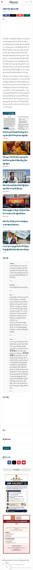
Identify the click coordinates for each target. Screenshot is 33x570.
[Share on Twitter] (13, 15)
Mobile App (6, 128)
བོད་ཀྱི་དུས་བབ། (5, 11)
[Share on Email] (20, 15)
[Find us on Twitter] (14, 463)
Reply (11, 280)
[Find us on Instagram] (19, 463)
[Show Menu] (2, 2)
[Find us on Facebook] (9, 463)
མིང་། (4, 430)
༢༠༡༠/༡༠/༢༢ (12, 11)
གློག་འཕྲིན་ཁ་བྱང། (7, 439)
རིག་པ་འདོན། (6, 397)
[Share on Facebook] (6, 15)
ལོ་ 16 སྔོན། (16, 263)
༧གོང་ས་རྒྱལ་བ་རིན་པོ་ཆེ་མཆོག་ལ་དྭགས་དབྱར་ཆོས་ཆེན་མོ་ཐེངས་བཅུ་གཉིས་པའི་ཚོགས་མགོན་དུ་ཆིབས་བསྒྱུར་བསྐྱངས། (15, 160)
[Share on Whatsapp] (27, 15)
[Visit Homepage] (13, 2)
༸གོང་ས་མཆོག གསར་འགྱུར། (7, 153)
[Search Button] (31, 2)
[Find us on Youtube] (24, 463)
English (27, 2)
